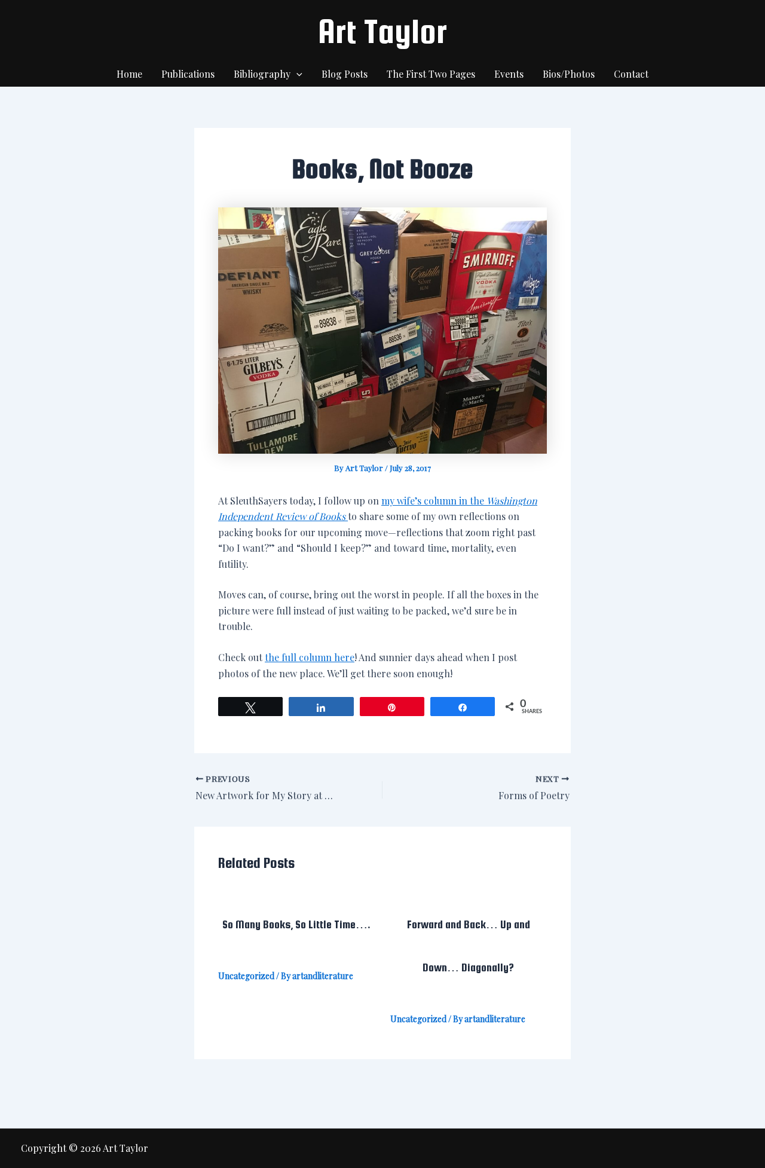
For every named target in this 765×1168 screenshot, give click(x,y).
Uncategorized (246, 976)
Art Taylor (382, 31)
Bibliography (262, 74)
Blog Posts (345, 74)
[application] (296, 74)
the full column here (309, 657)
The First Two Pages (431, 74)
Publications (188, 74)
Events (509, 74)
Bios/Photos (569, 74)
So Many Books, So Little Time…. (296, 924)
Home (129, 74)
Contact (631, 74)
